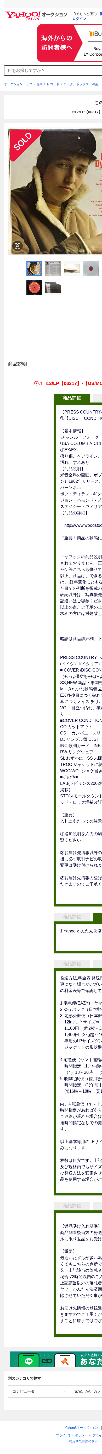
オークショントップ (18, 84)
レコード (53, 84)
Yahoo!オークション (81, 1427)
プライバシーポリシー (71, 1435)
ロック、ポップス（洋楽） (82, 84)
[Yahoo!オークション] (37, 12)
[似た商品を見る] (17, 246)
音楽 (39, 84)
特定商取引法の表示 (83, 1441)
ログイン (79, 19)
